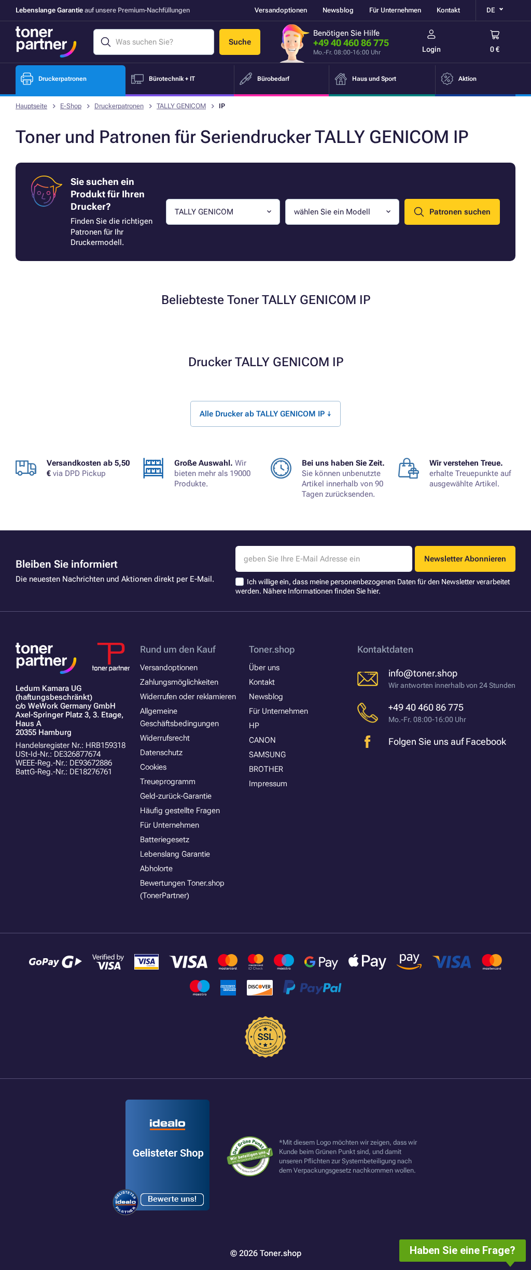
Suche (240, 42)
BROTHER (266, 769)
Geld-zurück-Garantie (176, 796)
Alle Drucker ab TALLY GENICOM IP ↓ (265, 413)
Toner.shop (272, 649)
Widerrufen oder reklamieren (188, 696)
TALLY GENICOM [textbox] (204, 212)
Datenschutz (161, 752)
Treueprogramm (167, 781)
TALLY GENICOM (181, 106)
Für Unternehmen (395, 10)
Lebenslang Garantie (175, 854)
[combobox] (223, 212)
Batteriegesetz (164, 839)
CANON (262, 740)
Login (431, 49)
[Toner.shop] (46, 41)
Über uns (264, 667)
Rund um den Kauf (177, 649)
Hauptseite (31, 106)
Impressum (268, 783)
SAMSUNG (267, 754)
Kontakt (448, 10)
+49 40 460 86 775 (351, 42)
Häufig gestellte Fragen (180, 810)
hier (373, 591)
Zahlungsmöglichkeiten (179, 682)
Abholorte (156, 868)
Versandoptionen (281, 10)
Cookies (153, 767)
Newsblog (338, 10)
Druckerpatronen (119, 106)
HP (254, 725)
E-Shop (70, 106)
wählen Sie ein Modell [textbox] (332, 212)
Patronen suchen (460, 212)
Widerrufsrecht (165, 738)
